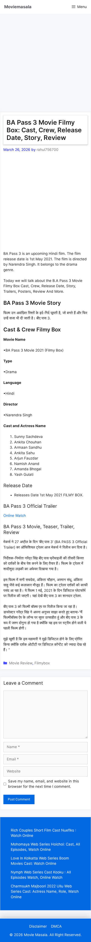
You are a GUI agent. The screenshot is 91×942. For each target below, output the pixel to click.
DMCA (56, 926)
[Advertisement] (45, 59)
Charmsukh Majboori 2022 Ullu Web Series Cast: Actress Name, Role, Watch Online (45, 891)
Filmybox (42, 663)
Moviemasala (18, 6)
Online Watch (14, 515)
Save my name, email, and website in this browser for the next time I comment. (43, 784)
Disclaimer (38, 926)
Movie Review (20, 663)
